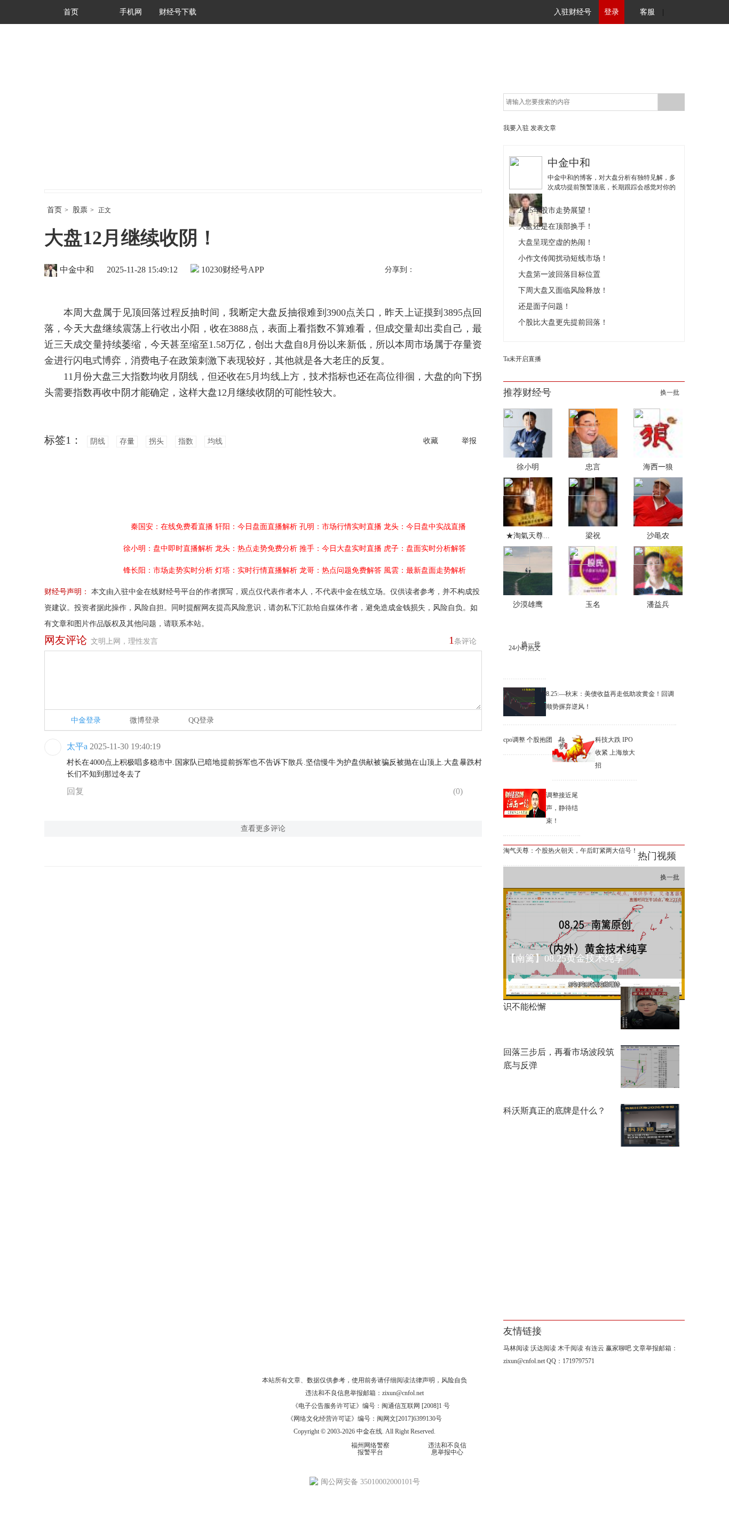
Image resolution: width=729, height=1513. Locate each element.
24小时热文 (525, 648)
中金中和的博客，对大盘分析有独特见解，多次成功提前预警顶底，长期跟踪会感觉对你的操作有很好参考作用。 (612, 187)
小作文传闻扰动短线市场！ (563, 258)
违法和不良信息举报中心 (447, 1449)
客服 (647, 12)
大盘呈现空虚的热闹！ (555, 242)
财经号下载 (177, 12)
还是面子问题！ (544, 306)
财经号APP (243, 269)
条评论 (463, 640)
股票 (80, 210)
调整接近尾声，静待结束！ (562, 807)
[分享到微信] (449, 270)
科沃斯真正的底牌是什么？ (554, 1110)
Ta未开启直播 (522, 359)
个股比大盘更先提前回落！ (563, 322)
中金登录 (86, 720)
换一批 (669, 392)
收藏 (430, 441)
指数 (185, 441)
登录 (611, 12)
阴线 (97, 441)
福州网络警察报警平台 (370, 1449)
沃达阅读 (543, 1348)
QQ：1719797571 (570, 1361)
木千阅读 (570, 1348)
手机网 (131, 12)
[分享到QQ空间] (471, 270)
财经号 (73, 117)
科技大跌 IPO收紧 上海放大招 (615, 752)
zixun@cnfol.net (403, 1393)
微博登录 (145, 720)
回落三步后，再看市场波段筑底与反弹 (558, 1058)
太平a (77, 746)
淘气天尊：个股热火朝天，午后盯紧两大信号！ (570, 850)
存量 (127, 441)
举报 (469, 441)
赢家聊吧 (618, 1348)
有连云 (594, 1348)
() (457, 791)
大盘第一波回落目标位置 (559, 274)
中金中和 (77, 269)
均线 (215, 441)
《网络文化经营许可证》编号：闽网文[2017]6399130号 (364, 1418)
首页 (71, 12)
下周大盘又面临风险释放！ (563, 290)
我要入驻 (516, 128)
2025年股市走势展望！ (555, 210)
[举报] (473, 794)
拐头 (156, 441)
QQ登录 (201, 720)
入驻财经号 (572, 12)
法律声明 (422, 1380)
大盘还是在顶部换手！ (555, 226)
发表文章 (543, 128)
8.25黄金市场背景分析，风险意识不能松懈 (562, 1000)
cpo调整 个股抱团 (527, 739)
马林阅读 (516, 1348)
